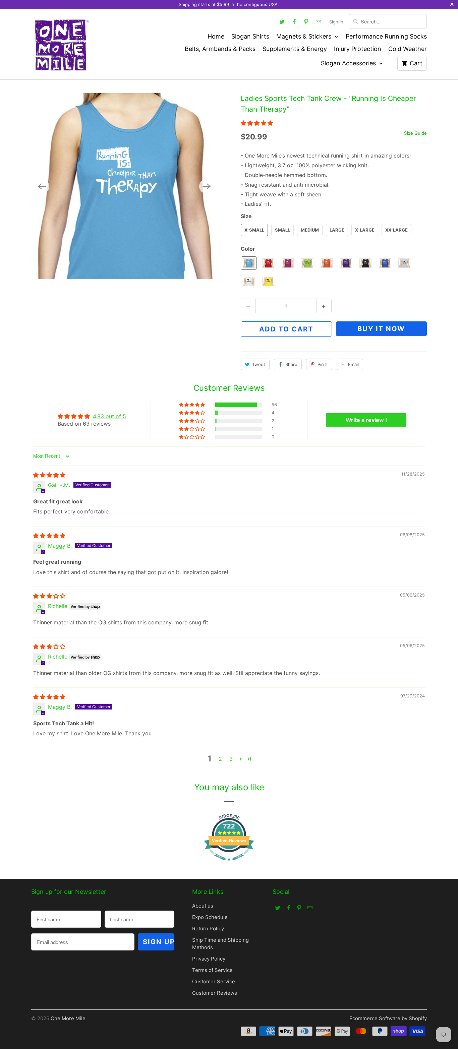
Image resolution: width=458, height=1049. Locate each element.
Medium (310, 230)
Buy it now (381, 329)
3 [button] (231, 758)
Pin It (323, 364)
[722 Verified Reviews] (229, 864)
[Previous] (42, 186)
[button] (257, 123)
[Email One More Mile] (318, 21)
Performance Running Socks (386, 36)
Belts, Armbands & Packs (220, 48)
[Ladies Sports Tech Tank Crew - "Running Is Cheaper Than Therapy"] (124, 186)
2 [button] (220, 758)
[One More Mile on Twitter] (282, 21)
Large (337, 230)
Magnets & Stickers (304, 36)
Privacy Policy (208, 958)
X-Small (254, 230)
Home (216, 36)
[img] (49, 475)
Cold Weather (407, 48)
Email (353, 364)
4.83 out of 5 (109, 416)
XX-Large (396, 230)
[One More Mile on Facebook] (294, 21)
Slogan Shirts (250, 36)
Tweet (258, 364)
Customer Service (213, 981)
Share (291, 364)
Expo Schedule (210, 917)
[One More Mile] (61, 44)
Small (282, 230)
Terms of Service (212, 970)
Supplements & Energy (295, 48)
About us (202, 906)
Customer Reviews (214, 993)
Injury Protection (357, 48)
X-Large (365, 230)
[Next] (206, 186)
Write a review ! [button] (366, 420)
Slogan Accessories (349, 63)
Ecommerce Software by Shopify (388, 1018)
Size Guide (415, 133)
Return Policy (208, 928)
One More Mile (68, 1018)
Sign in (336, 21)
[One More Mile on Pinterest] (306, 21)
